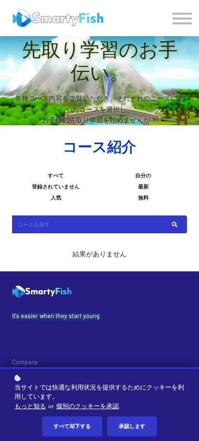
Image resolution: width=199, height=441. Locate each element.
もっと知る (30, 406)
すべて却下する (72, 426)
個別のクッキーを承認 (87, 406)
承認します (132, 426)
